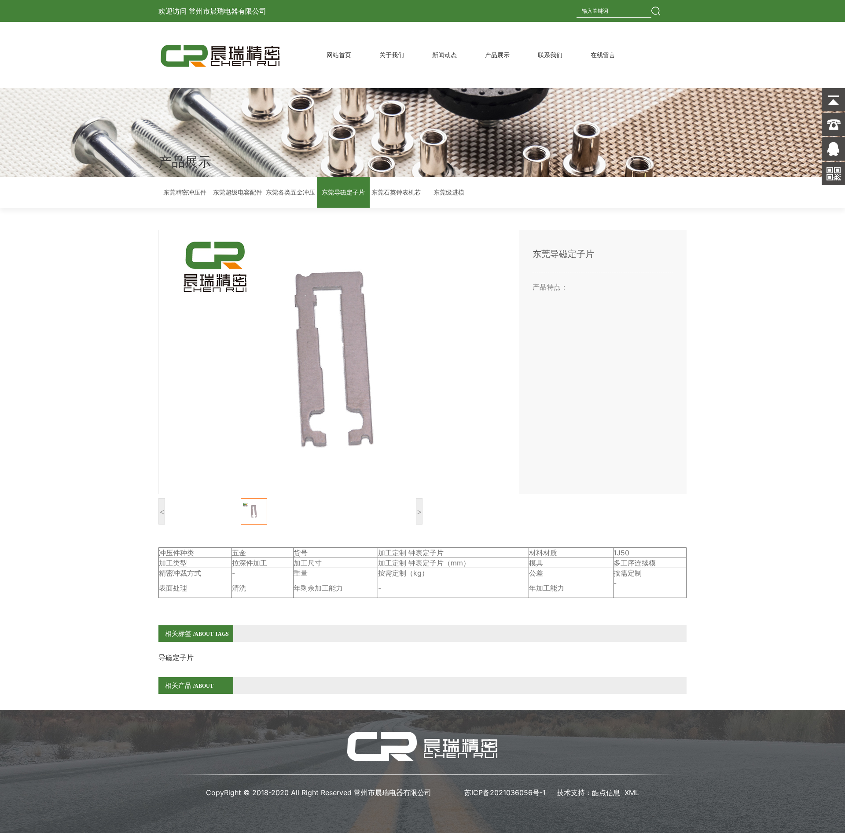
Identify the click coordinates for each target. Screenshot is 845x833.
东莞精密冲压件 (184, 192)
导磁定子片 (176, 657)
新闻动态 (444, 55)
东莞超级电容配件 (237, 192)
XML (632, 792)
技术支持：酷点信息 (588, 792)
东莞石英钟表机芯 (396, 192)
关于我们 (391, 55)
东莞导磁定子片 (343, 192)
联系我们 (550, 55)
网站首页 (339, 55)
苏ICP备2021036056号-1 (506, 792)
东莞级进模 (449, 192)
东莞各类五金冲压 (290, 192)
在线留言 (603, 55)
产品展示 (497, 55)
